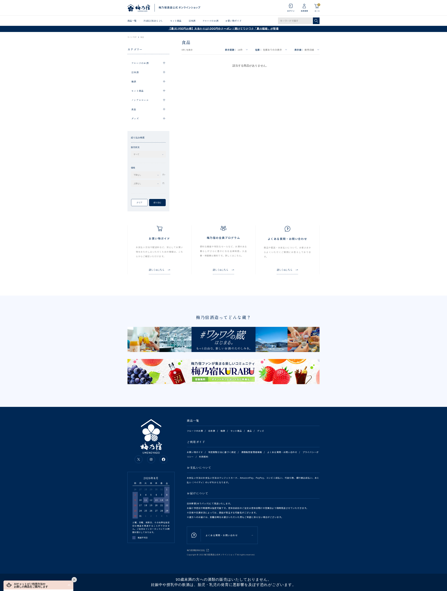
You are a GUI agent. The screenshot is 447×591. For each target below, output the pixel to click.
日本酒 (192, 20)
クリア (139, 202)
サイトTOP (132, 37)
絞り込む (157, 202)
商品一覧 (132, 20)
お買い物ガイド (233, 20)
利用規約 (203, 456)
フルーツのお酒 (210, 20)
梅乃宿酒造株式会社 (196, 550)
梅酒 (223, 430)
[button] (38, 585)
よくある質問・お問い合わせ (282, 452)
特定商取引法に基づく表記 (222, 452)
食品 (249, 430)
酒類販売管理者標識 (251, 452)
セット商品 (176, 20)
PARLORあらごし (153, 20)
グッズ (260, 430)
